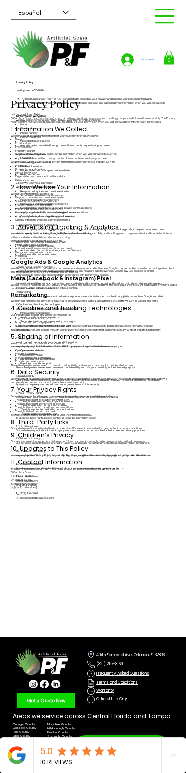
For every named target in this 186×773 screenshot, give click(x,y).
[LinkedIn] (55, 684)
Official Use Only (111, 699)
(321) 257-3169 (109, 664)
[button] (169, 57)
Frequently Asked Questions (122, 673)
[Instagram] (33, 684)
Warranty (105, 690)
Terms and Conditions (117, 682)
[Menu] (165, 16)
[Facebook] (44, 684)
